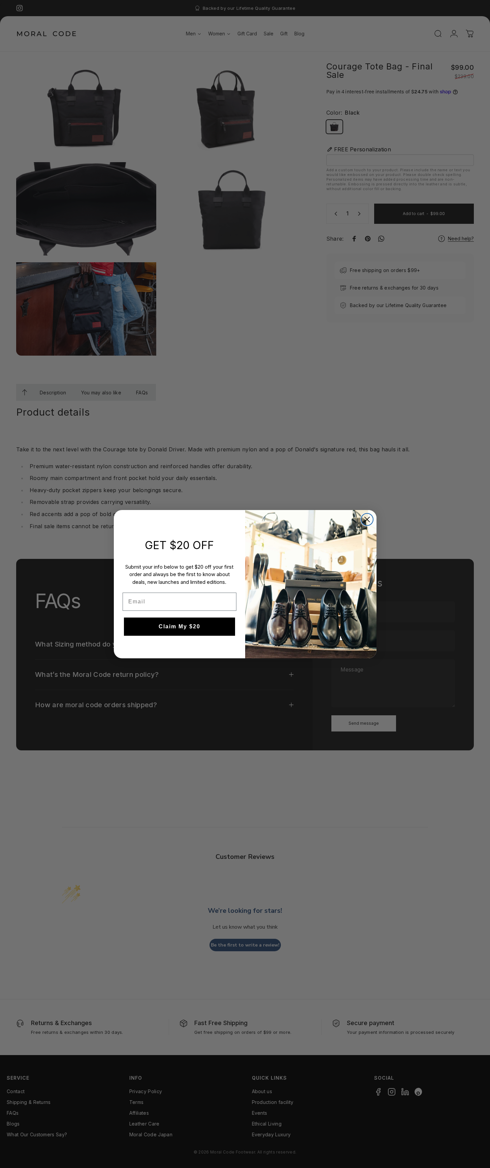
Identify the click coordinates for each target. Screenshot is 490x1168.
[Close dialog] (367, 519)
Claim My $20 (179, 626)
